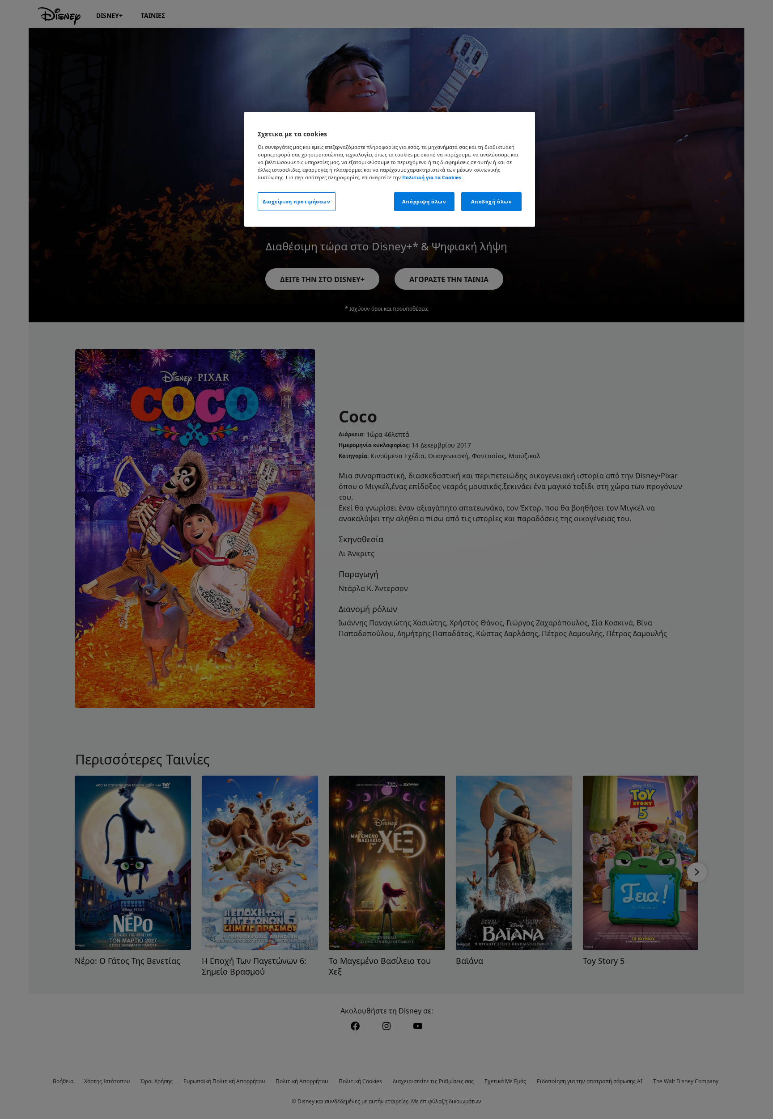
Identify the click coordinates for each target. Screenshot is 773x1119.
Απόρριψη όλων (424, 201)
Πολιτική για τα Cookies (431, 177)
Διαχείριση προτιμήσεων (297, 201)
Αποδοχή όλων (491, 201)
